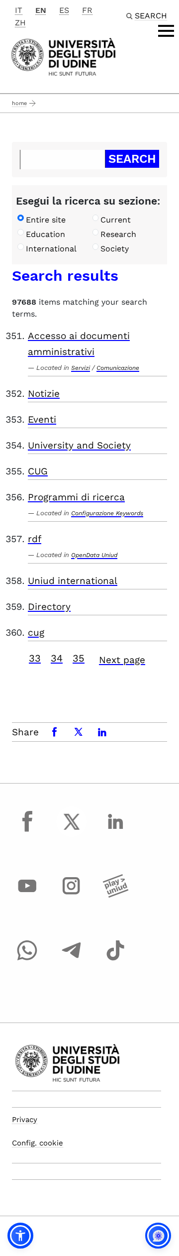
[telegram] (71, 959)
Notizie (44, 393)
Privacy (24, 1119)
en (40, 10)
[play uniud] (115, 895)
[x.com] (71, 830)
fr (87, 10)
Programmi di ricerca (76, 497)
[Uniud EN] (63, 56)
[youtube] (27, 895)
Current (115, 220)
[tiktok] (115, 959)
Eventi (42, 419)
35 (79, 658)
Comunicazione (117, 367)
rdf (34, 539)
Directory (49, 606)
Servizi (80, 367)
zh (20, 22)
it (18, 10)
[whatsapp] (27, 959)
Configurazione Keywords (107, 513)
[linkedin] (115, 830)
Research (118, 234)
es (64, 10)
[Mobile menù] (166, 30)
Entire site (46, 220)
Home (19, 103)
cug (36, 632)
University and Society (79, 445)
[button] (20, 1235)
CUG (38, 471)
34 (57, 658)
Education (45, 234)
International (51, 248)
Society (114, 248)
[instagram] (71, 895)
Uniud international (72, 580)
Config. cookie (37, 1143)
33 (35, 658)
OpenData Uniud (94, 555)
